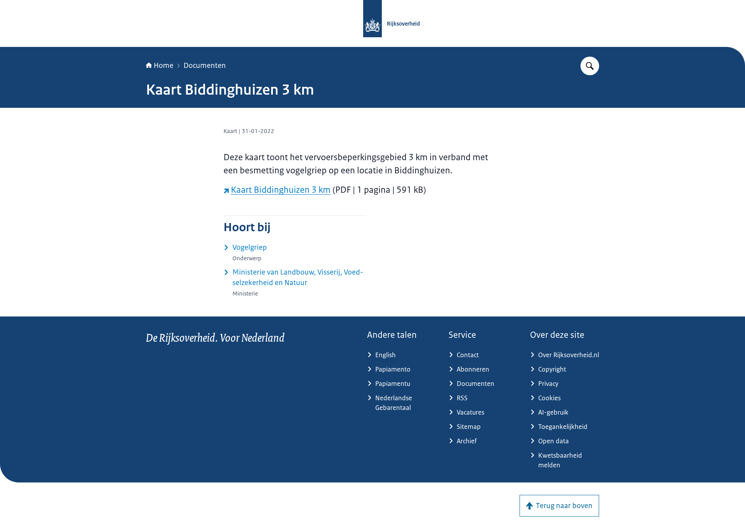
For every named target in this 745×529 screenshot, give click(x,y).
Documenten (205, 65)
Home (163, 65)
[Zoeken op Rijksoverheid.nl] (589, 66)
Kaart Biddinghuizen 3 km (281, 189)
